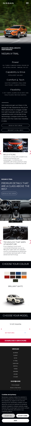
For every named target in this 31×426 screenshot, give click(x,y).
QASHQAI (15, 363)
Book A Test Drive (9, 193)
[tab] (7, 273)
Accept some (22, 415)
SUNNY (15, 355)
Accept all (8, 415)
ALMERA (15, 352)
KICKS (15, 358)
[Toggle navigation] (27, 3)
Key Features (9, 333)
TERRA (15, 368)
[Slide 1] (19, 220)
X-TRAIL (15, 360)
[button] (1, 329)
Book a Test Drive (15, 125)
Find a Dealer (15, 385)
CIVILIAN (15, 377)
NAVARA (15, 371)
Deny (15, 420)
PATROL (15, 366)
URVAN (16, 374)
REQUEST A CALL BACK (15, 130)
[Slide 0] (12, 220)
